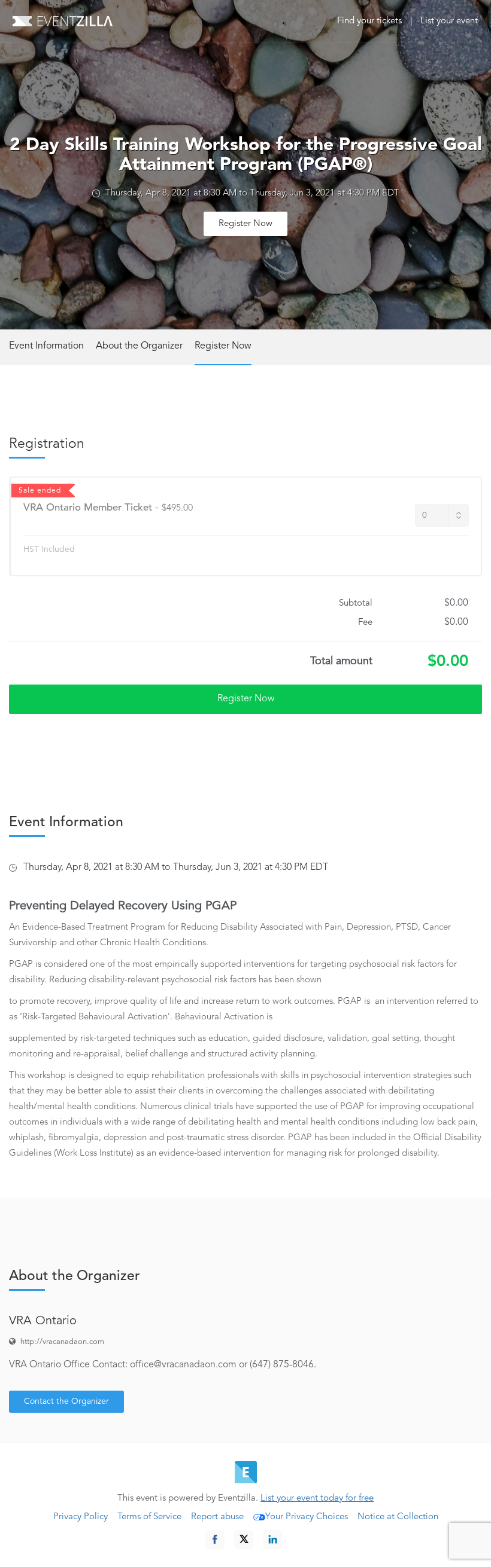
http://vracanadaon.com (62, 1342)
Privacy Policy (80, 1517)
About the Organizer (139, 346)
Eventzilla (63, 21)
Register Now (245, 223)
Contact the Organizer (66, 1401)
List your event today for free (317, 1498)
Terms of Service (149, 1517)
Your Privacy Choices (306, 1517)
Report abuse (217, 1517)
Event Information (46, 346)
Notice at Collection (397, 1517)
